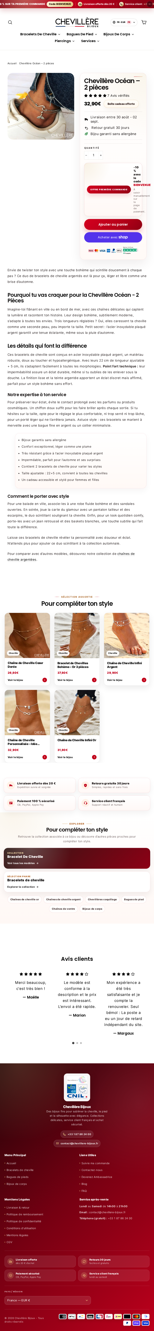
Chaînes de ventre (63, 908)
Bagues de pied (134, 899)
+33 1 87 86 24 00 (79, 1134)
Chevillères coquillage (102, 899)
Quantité (91, 148)
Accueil (12, 63)
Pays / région (13, 1291)
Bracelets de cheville (20, 1170)
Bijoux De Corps (117, 34)
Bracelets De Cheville (38, 34)
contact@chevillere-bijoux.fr (79, 1143)
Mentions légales (17, 1235)
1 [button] (73, 1043)
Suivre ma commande (96, 1163)
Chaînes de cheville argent (63, 899)
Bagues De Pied (80, 34)
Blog (84, 1183)
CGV (9, 1242)
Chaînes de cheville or (24, 899)
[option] (31, 986)
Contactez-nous (92, 1170)
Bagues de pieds (17, 1176)
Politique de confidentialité (24, 1221)
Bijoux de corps (92, 908)
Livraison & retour (18, 1207)
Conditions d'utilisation (21, 1228)
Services (88, 41)
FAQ (84, 1190)
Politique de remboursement (25, 1214)
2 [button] (77, 1043)
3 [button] (81, 1043)
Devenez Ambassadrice (97, 1176)
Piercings (63, 41)
